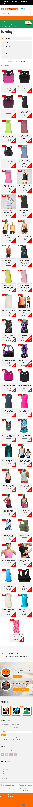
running (4, 727)
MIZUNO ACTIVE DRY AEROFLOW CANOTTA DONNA (24, 136)
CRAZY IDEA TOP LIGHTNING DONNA (8, 361)
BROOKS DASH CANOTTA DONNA (24, 186)
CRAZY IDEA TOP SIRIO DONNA (23, 336)
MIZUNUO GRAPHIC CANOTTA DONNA (24, 261)
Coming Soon (21, 61)
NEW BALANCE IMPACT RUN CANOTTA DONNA (8, 485)
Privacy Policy (18, 805)
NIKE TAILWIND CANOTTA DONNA (8, 610)
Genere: (8, 38)
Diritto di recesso (5, 769)
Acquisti (3, 767)
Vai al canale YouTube (21, 689)
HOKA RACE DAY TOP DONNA (24, 560)
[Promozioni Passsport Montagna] (27, 711)
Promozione (12, 61)
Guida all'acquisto (7, 4)
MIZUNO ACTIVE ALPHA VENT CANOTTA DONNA (8, 585)
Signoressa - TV (15, 1)
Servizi (2, 771)
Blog (2, 775)
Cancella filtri (5, 65)
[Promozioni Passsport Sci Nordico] (16, 711)
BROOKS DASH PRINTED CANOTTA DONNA (8, 211)
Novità (4, 61)
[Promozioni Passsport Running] (6, 711)
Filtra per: (8, 50)
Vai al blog (17, 676)
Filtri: (7, 57)
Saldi (4, 71)
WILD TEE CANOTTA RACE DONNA (8, 461)
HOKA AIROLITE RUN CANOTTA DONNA (24, 485)
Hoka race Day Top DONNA (24, 511)
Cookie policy (4, 778)
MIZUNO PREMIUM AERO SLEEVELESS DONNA (17, 635)
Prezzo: (7, 42)
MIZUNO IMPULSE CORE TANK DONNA (24, 111)
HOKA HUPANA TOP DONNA (24, 236)
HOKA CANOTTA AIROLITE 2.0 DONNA (8, 261)
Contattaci (25, 1)
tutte (15, 729)
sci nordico (16, 727)
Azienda (3, 766)
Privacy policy (4, 776)
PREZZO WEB (28, 339)
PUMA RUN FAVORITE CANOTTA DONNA (9, 411)
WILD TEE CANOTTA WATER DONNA (24, 436)
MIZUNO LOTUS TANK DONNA (24, 610)
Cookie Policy (11, 805)
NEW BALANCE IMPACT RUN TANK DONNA (24, 461)
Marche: (8, 46)
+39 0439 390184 (6, 788)
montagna (5, 729)
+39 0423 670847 (24, 790)
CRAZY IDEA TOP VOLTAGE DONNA (23, 361)
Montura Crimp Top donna (8, 87)
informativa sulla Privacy (25, 737)
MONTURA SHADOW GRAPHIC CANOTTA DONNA (8, 336)
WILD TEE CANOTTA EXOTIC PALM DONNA (8, 436)
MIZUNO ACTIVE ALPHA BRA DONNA (24, 585)
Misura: (7, 54)
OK (23, 805)
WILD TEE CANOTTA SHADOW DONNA (8, 535)
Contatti (3, 773)
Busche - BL (5, 1)
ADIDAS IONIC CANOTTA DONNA (24, 211)
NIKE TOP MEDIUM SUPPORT (8, 561)
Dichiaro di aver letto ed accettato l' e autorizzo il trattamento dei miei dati (17, 738)
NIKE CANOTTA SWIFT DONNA (24, 311)
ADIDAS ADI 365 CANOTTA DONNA (8, 311)
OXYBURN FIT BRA (8, 161)
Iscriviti (3, 735)
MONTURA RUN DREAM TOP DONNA (8, 386)
